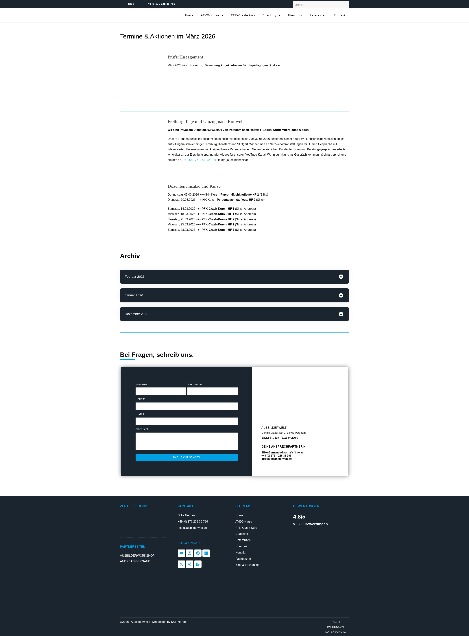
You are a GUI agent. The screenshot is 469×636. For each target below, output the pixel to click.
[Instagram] (189, 553)
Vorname (141, 384)
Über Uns (295, 15)
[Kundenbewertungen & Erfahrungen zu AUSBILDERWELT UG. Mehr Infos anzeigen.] (309, 545)
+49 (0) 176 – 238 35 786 (199, 159)
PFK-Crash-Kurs (243, 15)
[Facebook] (198, 553)
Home (189, 15)
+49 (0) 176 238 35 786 (193, 521)
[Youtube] (181, 553)
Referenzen (318, 15)
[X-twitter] (181, 564)
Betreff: (140, 399)
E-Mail (140, 414)
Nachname (194, 384)
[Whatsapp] (198, 564)
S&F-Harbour (179, 621)
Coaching (269, 15)
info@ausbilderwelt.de (192, 527)
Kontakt (339, 15)
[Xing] (189, 564)
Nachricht (142, 429)
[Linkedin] (206, 553)
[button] (234, 277)
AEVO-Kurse (210, 15)
